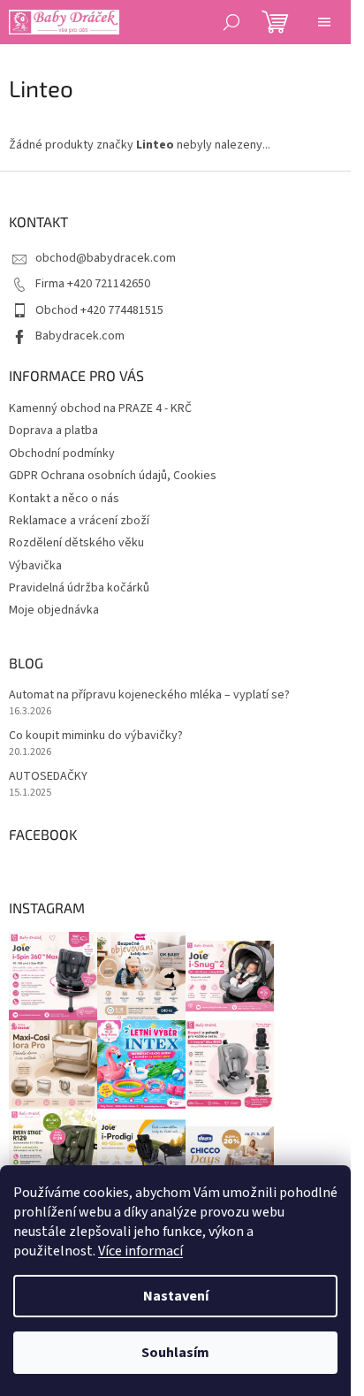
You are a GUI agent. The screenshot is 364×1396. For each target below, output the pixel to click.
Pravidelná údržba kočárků (79, 588)
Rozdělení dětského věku (76, 543)
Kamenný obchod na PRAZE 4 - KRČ (100, 408)
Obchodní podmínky (62, 453)
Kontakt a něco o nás (64, 498)
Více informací (140, 1251)
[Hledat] (231, 22)
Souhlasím (175, 1352)
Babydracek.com (80, 336)
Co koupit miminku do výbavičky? (96, 736)
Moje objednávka (54, 610)
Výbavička (35, 566)
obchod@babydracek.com (105, 258)
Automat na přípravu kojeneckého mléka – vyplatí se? (149, 695)
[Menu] (324, 22)
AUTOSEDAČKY (48, 776)
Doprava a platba (53, 430)
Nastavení (176, 1296)
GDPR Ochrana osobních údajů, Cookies (112, 475)
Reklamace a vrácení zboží (79, 521)
